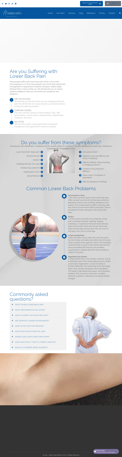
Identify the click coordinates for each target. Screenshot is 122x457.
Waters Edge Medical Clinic (57, 455)
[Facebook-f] (2, 3)
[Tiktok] (12, 3)
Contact (112, 13)
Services (71, 13)
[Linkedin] (15, 3)
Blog (81, 13)
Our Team (61, 13)
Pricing (102, 13)
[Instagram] (9, 3)
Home (50, 13)
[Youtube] (5, 3)
